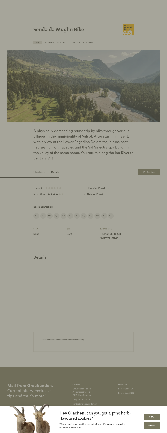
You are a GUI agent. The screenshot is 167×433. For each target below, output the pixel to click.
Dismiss (151, 425)
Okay (151, 417)
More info (75, 427)
